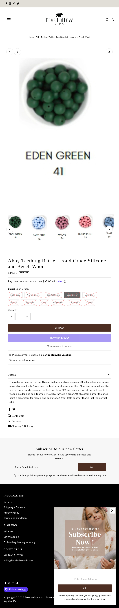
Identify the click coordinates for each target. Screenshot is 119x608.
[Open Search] (107, 19)
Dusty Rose (29, 302)
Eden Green (72, 294)
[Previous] (9, 51)
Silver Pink (74, 302)
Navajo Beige (33, 294)
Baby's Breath (53, 294)
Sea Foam (58, 302)
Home (31, 37)
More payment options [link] (59, 346)
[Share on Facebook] (10, 409)
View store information (22, 360)
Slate (43, 302)
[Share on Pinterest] (14, 409)
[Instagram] (10, 3)
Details (12, 374)
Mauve (13, 302)
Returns (16, 420)
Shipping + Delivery (14, 507)
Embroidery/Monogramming (19, 542)
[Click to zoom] (109, 51)
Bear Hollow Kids (34, 597)
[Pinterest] (14, 3)
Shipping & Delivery (22, 426)
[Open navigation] (18, 20)
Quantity (13, 309)
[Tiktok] (18, 3)
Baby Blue (90, 294)
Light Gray (15, 294)
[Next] (17, 51)
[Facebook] (6, 3)
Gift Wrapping (11, 536)
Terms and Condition (15, 517)
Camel (89, 302)
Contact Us (18, 415)
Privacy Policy (11, 512)
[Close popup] (112, 511)
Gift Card (8, 531)
